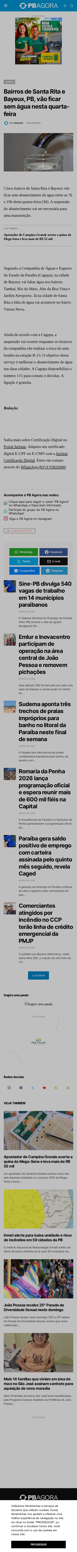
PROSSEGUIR (39, 1544)
